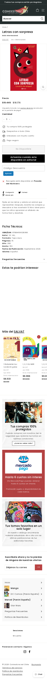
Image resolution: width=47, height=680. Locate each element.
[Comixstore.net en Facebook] (29, 651)
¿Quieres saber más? (23, 443)
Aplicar (8, 173)
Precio (5, 98)
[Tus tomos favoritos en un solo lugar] (23, 511)
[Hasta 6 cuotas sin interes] (23, 463)
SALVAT (5, 39)
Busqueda (36, 664)
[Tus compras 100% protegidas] (23, 412)
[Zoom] (43, 87)
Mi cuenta (17, 636)
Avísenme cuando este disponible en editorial (23, 158)
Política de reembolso (12, 671)
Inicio (4, 27)
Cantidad (7, 114)
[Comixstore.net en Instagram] (25, 651)
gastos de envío (26, 108)
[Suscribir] (38, 567)
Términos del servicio (12, 668)
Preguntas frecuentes (12, 674)
